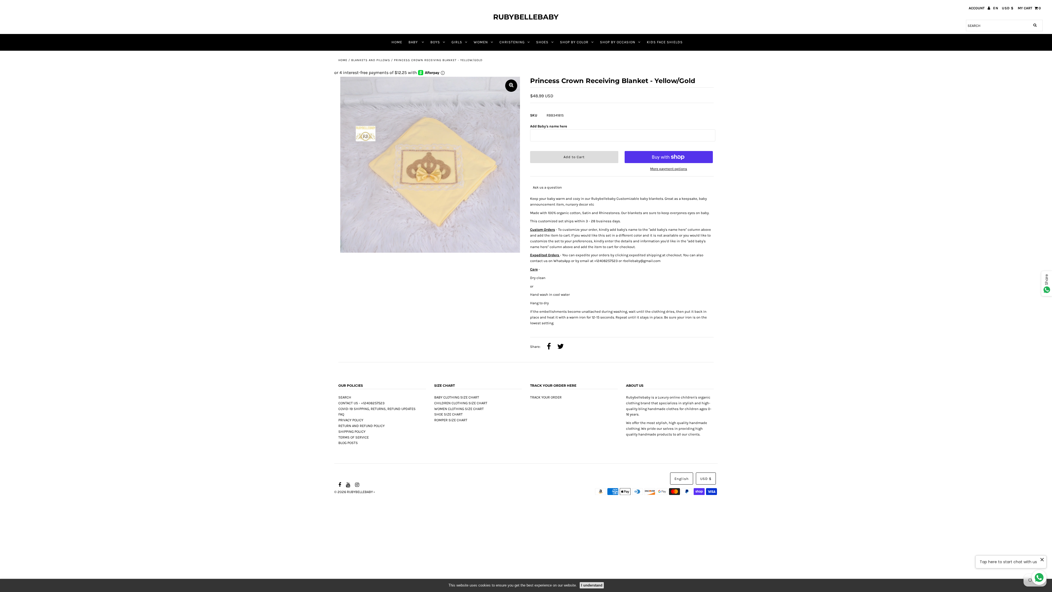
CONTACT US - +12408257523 (361, 403)
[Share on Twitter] (560, 347)
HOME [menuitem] (396, 42)
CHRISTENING (512, 42)
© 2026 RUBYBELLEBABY (353, 492)
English (681, 479)
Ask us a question (547, 187)
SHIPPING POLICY (351, 431)
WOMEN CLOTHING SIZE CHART (459, 409)
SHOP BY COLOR (574, 42)
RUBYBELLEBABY (526, 17)
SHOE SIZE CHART (448, 414)
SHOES (542, 42)
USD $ (1008, 8)
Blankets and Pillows (370, 60)
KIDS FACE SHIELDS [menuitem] (665, 42)
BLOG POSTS (348, 443)
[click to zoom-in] (511, 85)
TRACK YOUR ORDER (546, 397)
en (995, 8)
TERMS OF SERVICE (353, 437)
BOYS (435, 42)
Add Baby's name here (548, 126)
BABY (413, 42)
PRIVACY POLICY (350, 420)
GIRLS (456, 42)
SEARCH (344, 397)
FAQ (341, 414)
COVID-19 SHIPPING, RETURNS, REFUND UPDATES (377, 409)
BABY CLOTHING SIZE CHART (456, 397)
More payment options (668, 169)
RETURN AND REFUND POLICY (361, 426)
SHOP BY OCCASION (617, 42)
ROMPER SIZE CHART (450, 420)
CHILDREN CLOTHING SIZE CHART (460, 403)
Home (342, 60)
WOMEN (481, 42)
